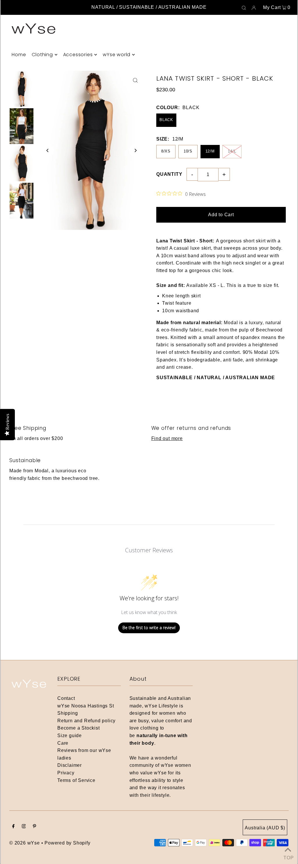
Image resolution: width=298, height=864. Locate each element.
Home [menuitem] (19, 54)
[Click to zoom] (135, 80)
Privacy (65, 772)
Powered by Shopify (67, 842)
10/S (188, 151)
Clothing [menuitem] (42, 54)
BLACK (166, 120)
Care (62, 743)
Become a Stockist (78, 727)
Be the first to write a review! (149, 627)
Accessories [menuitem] (78, 54)
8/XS (166, 151)
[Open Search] (244, 7)
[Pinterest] (34, 827)
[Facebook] (13, 827)
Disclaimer (69, 765)
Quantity (169, 174)
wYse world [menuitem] (116, 54)
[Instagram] (24, 827)
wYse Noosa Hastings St (85, 705)
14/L (232, 151)
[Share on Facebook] (290, 89)
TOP (287, 856)
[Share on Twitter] (290, 104)
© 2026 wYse (24, 842)
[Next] (135, 150)
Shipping (67, 713)
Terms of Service (76, 780)
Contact (66, 698)
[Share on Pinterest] (290, 118)
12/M (210, 151)
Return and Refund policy (86, 720)
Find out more (167, 438)
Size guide (69, 735)
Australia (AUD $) (265, 827)
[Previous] (47, 150)
